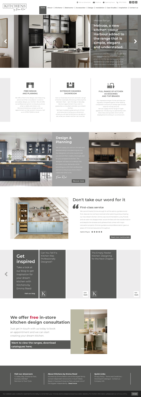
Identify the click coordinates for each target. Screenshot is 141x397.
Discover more (78, 181)
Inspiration (123, 7)
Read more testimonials (120, 237)
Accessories (80, 7)
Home (43, 7)
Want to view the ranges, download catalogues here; (33, 344)
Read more (72, 383)
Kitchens (58, 7)
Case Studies (112, 7)
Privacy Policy (99, 376)
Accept (134, 394)
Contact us (133, 7)
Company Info (99, 381)
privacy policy (122, 394)
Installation (100, 7)
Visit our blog (30, 293)
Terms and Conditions (114, 376)
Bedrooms (69, 7)
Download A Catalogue (102, 379)
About (49, 7)
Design (90, 7)
